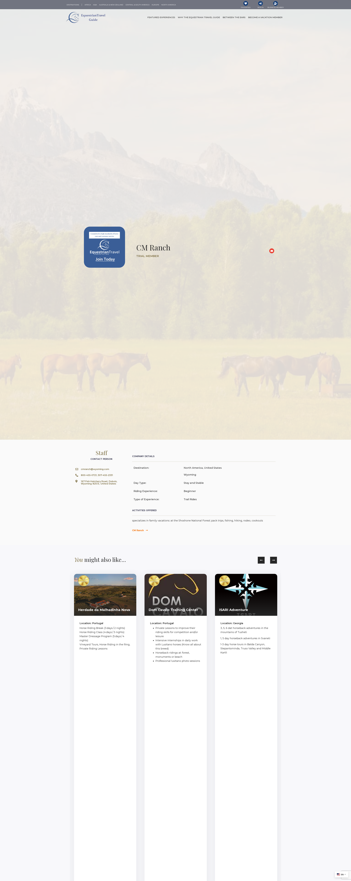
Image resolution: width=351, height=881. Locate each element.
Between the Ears (234, 17)
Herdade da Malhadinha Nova (104, 610)
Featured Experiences (161, 17)
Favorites (245, 7)
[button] (261, 560)
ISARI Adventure (233, 610)
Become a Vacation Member (265, 17)
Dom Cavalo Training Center (173, 610)
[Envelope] (271, 250)
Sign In (260, 7)
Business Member (276, 7)
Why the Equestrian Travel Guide (199, 17)
